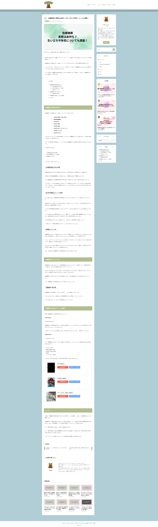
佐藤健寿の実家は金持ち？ (56, 84)
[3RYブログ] (48, 4)
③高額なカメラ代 (55, 89)
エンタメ (47, 21)
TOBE (100, 66)
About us (72, 523)
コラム (100, 71)
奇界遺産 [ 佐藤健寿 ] (61, 378)
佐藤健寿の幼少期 (55, 93)
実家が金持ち (78, 185)
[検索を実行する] (114, 49)
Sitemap (67, 523)
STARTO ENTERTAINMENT (104, 64)
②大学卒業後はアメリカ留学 (58, 88)
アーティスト (101, 59)
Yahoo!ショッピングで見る (74, 367)
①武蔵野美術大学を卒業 (57, 86)
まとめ (51, 97)
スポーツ (101, 74)
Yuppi (50, 470)
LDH (100, 62)
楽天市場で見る (62, 367)
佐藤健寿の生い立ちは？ (55, 91)
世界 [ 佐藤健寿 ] (60, 363)
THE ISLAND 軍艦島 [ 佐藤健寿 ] (65, 392)
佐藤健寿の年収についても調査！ (57, 95)
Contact (106, 42)
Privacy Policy (81, 523)
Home (64, 523)
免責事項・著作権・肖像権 (90, 523)
